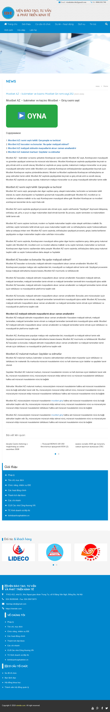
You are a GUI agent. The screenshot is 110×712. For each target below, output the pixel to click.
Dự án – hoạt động (64, 24)
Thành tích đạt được (17, 495)
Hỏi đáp (21, 30)
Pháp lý (11, 475)
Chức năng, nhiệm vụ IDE (19, 485)
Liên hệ (33, 30)
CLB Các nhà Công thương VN (21, 505)
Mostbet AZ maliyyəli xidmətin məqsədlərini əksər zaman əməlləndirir (42, 148)
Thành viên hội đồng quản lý (17, 687)
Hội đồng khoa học (13, 682)
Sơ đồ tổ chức (11, 673)
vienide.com (20, 705)
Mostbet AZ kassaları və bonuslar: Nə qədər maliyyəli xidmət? (38, 144)
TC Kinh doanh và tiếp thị (19, 510)
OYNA (36, 116)
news (11, 81)
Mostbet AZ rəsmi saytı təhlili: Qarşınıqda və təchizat (34, 140)
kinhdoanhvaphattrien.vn (18, 515)
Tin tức (93, 24)
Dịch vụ (81, 24)
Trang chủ (12, 24)
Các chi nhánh (14, 500)
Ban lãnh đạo (10, 678)
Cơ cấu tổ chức (43, 24)
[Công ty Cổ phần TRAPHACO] (90, 552)
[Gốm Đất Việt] (54, 552)
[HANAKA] (18, 552)
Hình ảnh (8, 30)
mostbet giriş (57, 400)
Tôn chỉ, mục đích (16, 480)
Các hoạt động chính (17, 490)
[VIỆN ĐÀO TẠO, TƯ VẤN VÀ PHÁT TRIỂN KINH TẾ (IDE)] (28, 13)
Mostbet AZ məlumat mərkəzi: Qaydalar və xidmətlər (34, 152)
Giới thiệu (26, 24)
